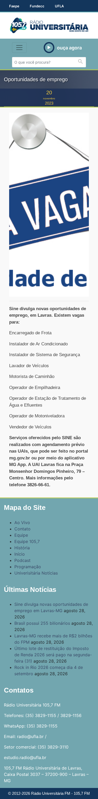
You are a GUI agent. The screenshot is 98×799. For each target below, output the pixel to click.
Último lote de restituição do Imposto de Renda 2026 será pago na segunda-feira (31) (53, 655)
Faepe (14, 6)
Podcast (22, 560)
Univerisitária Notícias (36, 573)
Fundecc (37, 6)
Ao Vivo (22, 522)
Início (19, 554)
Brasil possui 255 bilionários (42, 623)
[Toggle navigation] (19, 47)
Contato (22, 528)
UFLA (59, 6)
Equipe (21, 535)
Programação (27, 566)
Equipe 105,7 (27, 541)
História (22, 547)
